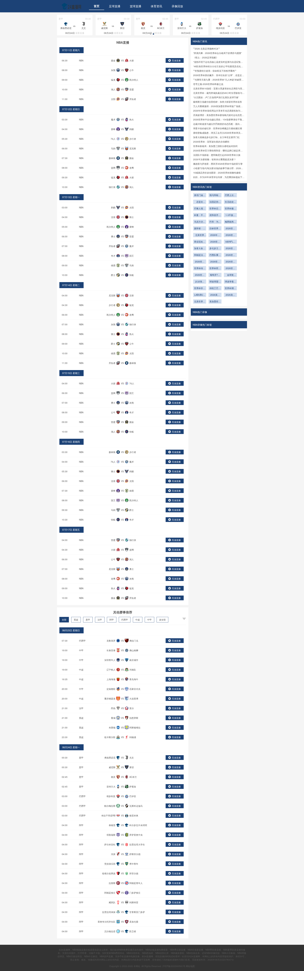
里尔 (131, 708)
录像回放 (177, 6)
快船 (131, 275)
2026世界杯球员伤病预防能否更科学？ (230, 262)
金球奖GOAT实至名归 (230, 275)
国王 (131, 255)
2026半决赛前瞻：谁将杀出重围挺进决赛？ (214, 159)
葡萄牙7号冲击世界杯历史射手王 (215, 275)
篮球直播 (135, 6)
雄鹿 (113, 265)
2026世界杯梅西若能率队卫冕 (199, 275)
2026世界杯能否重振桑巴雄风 (230, 255)
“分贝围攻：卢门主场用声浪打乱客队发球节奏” (216, 97)
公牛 (131, 70)
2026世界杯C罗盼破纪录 (230, 268)
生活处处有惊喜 (230, 202)
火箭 (131, 60)
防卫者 (132, 931)
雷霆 (131, 89)
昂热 (113, 708)
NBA (81, 60)
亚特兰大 (111, 786)
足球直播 (114, 6)
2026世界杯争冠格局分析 (230, 248)
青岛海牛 (133, 679)
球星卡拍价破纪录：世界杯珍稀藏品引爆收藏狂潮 (217, 128)
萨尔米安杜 (109, 844)
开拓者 (132, 99)
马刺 (113, 148)
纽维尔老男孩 (108, 873)
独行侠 (112, 187)
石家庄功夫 (134, 688)
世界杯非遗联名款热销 (199, 288)
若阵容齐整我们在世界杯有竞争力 (215, 215)
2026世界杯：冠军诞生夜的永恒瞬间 (211, 141)
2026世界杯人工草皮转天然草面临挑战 (215, 242)
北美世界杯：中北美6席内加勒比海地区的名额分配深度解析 (199, 235)
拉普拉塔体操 (108, 912)
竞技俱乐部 (109, 863)
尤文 (131, 757)
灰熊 (113, 70)
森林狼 (112, 158)
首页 (96, 6)
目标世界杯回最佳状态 (215, 229)
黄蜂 (113, 129)
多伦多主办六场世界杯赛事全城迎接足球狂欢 (215, 248)
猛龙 (113, 79)
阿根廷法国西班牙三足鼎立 (199, 255)
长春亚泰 (111, 650)
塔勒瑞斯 (111, 834)
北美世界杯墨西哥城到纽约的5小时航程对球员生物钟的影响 (199, 302)
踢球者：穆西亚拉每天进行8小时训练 (199, 229)
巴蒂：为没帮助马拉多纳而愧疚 (215, 222)
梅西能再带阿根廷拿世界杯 (230, 222)
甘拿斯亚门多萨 (137, 912)
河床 (113, 854)
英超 (76, 619)
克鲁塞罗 (111, 640)
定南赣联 (111, 688)
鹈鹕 (131, 129)
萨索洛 (132, 786)
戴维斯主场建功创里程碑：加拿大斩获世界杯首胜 (217, 101)
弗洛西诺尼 (109, 757)
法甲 (100, 619)
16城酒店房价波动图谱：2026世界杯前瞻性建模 (217, 172)
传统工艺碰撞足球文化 (215, 288)
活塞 (113, 217)
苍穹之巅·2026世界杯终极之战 (208, 84)
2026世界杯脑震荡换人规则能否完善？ (215, 262)
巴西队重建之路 (215, 255)
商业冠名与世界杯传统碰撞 (199, 242)
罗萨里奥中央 (136, 834)
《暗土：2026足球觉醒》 (205, 57)
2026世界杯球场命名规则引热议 (230, 235)
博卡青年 (133, 863)
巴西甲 (124, 619)
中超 (137, 619)
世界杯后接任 (215, 209)
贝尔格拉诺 (109, 931)
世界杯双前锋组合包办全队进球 (215, 268)
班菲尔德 (133, 873)
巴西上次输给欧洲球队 (230, 195)
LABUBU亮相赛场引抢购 (199, 295)
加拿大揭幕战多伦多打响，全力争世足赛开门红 (216, 137)
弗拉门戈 (133, 640)
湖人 (113, 89)
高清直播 (176, 60)
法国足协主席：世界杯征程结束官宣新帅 (215, 202)
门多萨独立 (134, 892)
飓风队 (112, 902)
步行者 (132, 138)
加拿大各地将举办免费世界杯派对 (199, 248)
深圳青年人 (109, 660)
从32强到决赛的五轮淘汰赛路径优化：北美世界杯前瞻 (199, 282)
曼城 (113, 717)
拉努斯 (112, 883)
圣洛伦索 (133, 921)
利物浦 (132, 737)
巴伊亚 (132, 796)
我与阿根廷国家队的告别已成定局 (215, 195)
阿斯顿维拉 (134, 727)
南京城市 (133, 660)
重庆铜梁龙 (109, 698)
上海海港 (111, 679)
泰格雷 (112, 825)
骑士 (131, 217)
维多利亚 (111, 796)
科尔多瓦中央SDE (138, 825)
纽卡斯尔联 (109, 737)
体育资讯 (156, 6)
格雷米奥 (133, 815)
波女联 (162, 619)
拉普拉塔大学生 (137, 844)
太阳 (113, 99)
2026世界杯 (199, 262)
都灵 (113, 776)
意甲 (88, 619)
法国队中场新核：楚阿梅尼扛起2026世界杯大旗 (216, 154)
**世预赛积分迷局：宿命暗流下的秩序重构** (214, 70)
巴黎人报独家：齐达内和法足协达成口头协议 (199, 209)
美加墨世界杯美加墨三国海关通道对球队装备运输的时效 (215, 302)
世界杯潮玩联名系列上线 (230, 288)
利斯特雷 (133, 902)
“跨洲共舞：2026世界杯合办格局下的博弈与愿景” (217, 53)
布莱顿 (112, 727)
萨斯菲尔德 (134, 854)
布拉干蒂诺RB (108, 815)
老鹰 (131, 167)
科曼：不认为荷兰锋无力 (199, 215)
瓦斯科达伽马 (136, 805)
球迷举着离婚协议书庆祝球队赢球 (230, 282)
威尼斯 (112, 767)
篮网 (113, 167)
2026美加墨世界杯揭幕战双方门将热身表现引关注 (230, 295)
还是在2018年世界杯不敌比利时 (199, 202)
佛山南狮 (133, 650)
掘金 (113, 60)
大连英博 (133, 698)
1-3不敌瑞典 (230, 215)
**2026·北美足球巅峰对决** (206, 48)
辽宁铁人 (111, 669)
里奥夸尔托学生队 (106, 921)
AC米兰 (133, 776)
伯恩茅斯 (133, 717)
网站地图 (190, 966)
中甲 (149, 619)
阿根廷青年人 (136, 883)
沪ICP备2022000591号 (173, 966)
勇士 (113, 236)
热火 (131, 119)
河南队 (132, 669)
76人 (113, 138)
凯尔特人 (133, 79)
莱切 (131, 767)
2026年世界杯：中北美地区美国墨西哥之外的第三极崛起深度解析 (215, 235)
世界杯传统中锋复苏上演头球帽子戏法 (199, 268)
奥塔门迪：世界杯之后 (199, 195)
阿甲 (111, 619)
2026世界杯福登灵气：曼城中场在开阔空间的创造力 (230, 229)
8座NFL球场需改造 (230, 242)
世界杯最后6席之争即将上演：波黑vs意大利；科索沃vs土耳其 (230, 209)
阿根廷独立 (109, 892)
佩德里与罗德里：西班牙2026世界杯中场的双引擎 (218, 163)
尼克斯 (132, 148)
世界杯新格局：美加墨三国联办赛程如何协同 (215, 146)
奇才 (113, 255)
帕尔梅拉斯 (109, 805)
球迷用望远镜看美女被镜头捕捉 (215, 282)
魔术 (113, 119)
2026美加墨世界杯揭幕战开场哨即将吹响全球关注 (215, 295)
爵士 (113, 275)
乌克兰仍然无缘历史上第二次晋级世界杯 (199, 222)
